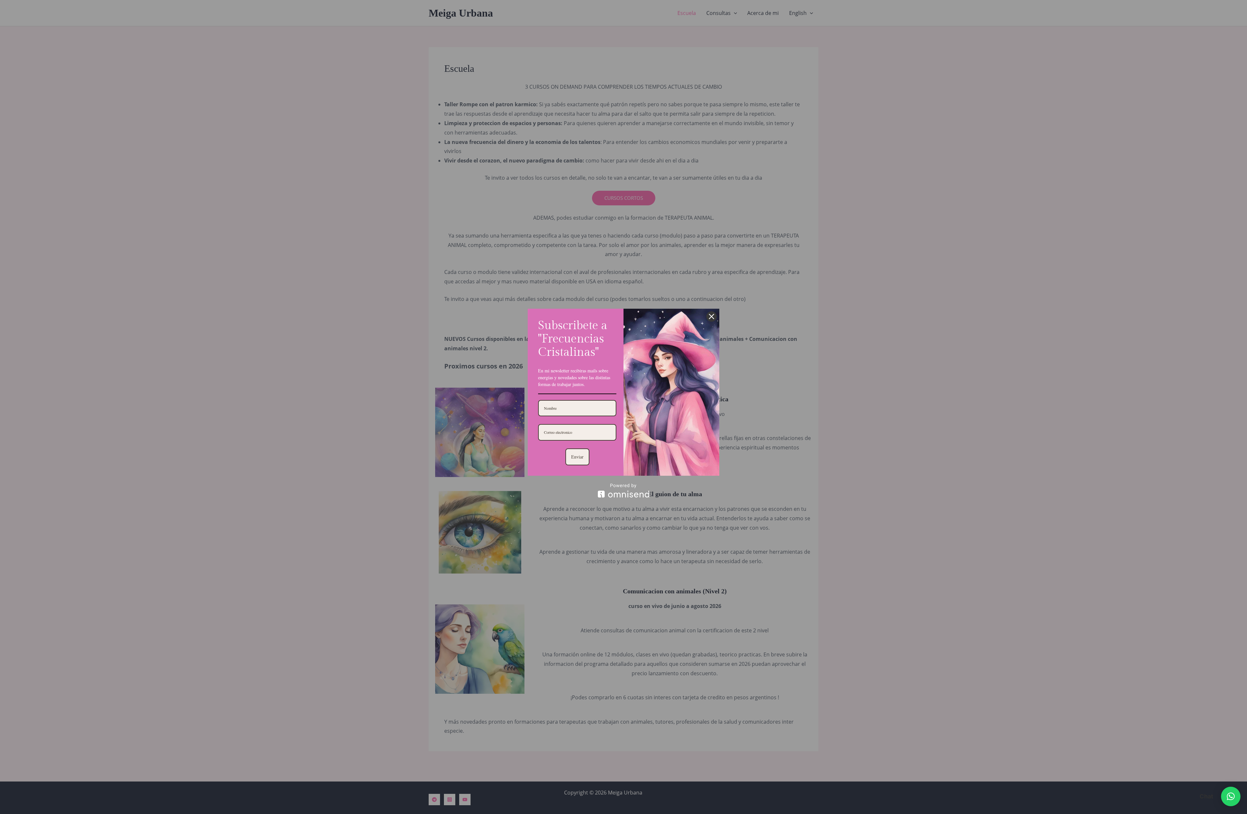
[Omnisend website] (623, 490)
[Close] (711, 316)
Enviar (577, 457)
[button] (1231, 796)
